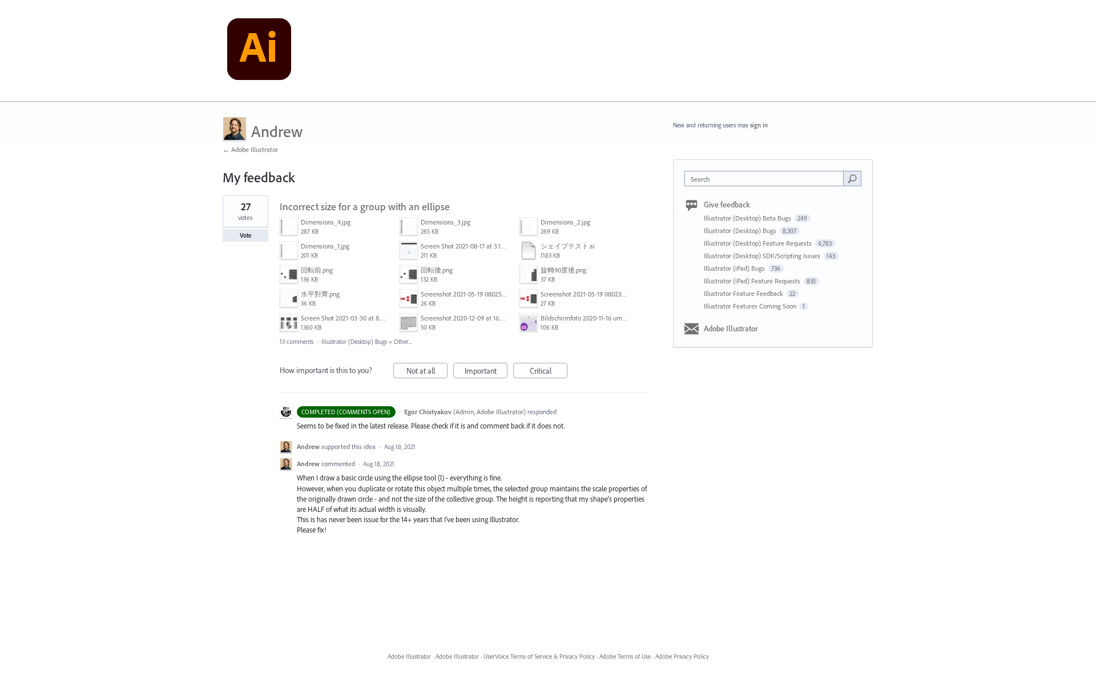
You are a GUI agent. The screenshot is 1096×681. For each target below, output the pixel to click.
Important (486, 372)
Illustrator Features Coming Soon (751, 306)
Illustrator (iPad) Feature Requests (753, 281)
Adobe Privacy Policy (682, 656)
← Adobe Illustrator (250, 149)
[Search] (852, 178)
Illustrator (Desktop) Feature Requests (758, 243)
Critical (548, 372)
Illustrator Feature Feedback (744, 293)
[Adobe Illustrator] (259, 50)
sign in (759, 125)
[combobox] (767, 178)
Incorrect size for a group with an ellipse (365, 206)
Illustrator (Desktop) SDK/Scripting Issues (763, 255)
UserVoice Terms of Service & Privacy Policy (539, 656)
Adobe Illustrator (731, 328)
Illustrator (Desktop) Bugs (354, 342)
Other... (403, 342)
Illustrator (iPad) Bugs (735, 268)
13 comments (296, 342)
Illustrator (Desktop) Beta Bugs (748, 218)
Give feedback (727, 204)
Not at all (427, 372)
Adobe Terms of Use (625, 656)
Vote (246, 235)
